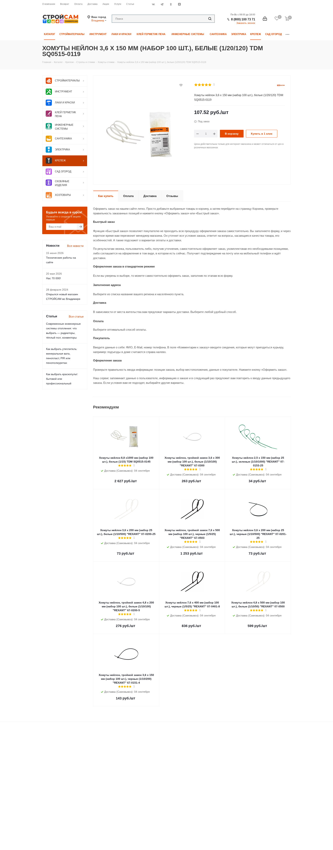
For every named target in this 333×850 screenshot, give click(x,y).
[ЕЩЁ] (287, 34)
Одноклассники (170, 4)
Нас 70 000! (53, 278)
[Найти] (209, 19)
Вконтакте (153, 4)
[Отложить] (181, 85)
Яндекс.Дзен (179, 4)
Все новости (75, 245)
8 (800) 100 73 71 (243, 19)
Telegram (162, 4)
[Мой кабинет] (265, 18)
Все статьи (76, 316)
